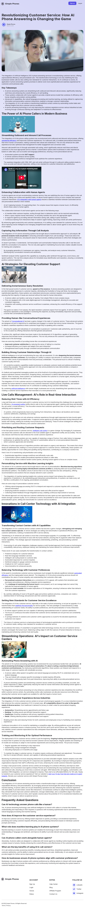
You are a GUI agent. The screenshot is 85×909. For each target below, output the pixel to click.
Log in (80, 3)
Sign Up (32, 884)
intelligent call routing (40, 430)
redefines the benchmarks (24, 605)
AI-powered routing (18, 404)
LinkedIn (79, 885)
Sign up (72, 3)
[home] (11, 4)
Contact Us (53, 894)
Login (31, 887)
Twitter (79, 889)
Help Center (53, 884)
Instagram (80, 893)
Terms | (4, 905)
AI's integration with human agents (29, 199)
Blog (51, 887)
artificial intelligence (18, 388)
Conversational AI (18, 321)
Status (31, 894)
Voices (31, 891)
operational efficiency (9, 140)
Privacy (8, 905)
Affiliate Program (55, 891)
